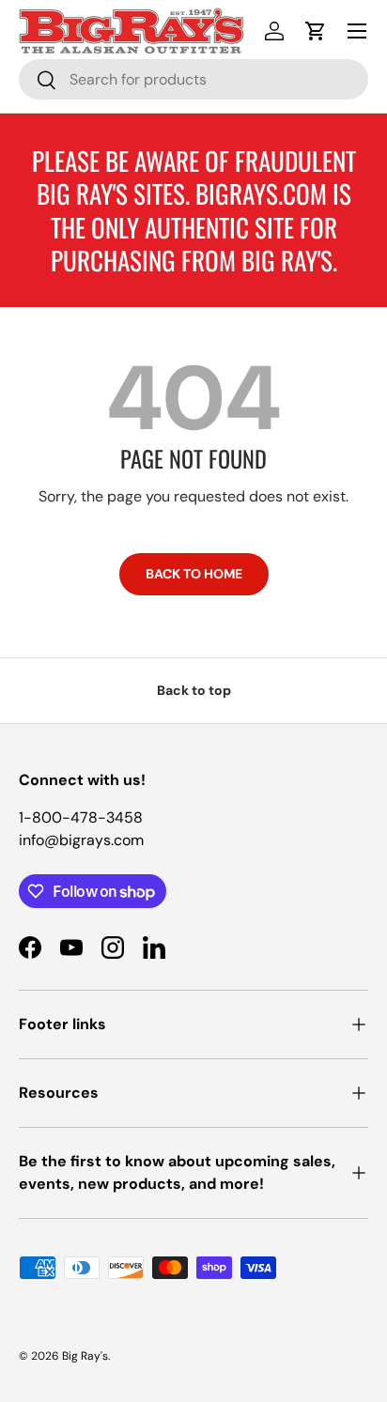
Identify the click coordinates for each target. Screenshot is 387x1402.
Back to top (194, 690)
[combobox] (193, 79)
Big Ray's (85, 1355)
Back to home (194, 573)
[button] (315, 31)
